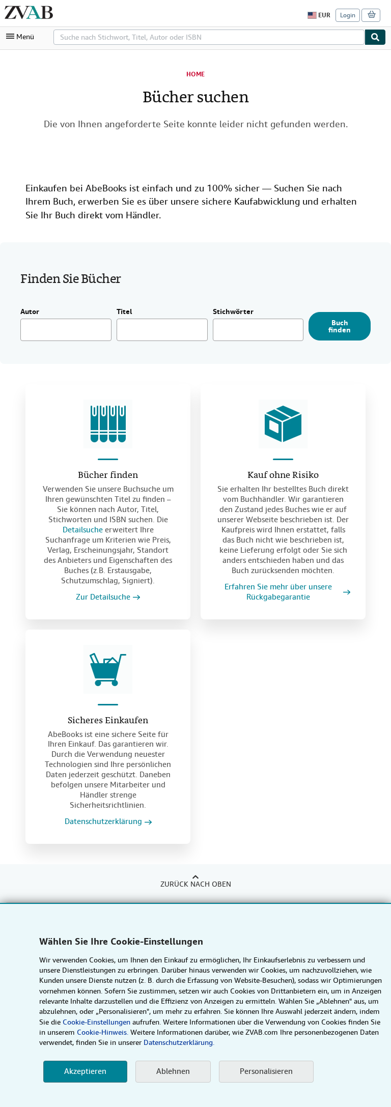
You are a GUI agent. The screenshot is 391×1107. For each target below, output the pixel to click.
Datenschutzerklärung (103, 822)
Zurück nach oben (195, 884)
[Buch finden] (375, 37)
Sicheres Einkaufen (108, 721)
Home (195, 74)
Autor (29, 312)
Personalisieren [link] (266, 1071)
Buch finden (339, 326)
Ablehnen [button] (173, 1071)
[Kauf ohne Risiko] (283, 424)
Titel (124, 312)
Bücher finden (108, 475)
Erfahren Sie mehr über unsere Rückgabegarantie (278, 592)
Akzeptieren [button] (85, 1071)
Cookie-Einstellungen (96, 1022)
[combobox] (209, 37)
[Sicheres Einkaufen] (107, 669)
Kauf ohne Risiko (283, 475)
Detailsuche (83, 530)
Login (347, 15)
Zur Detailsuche (103, 597)
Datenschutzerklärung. (179, 1042)
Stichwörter (233, 312)
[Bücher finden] (107, 424)
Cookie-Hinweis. (102, 1032)
